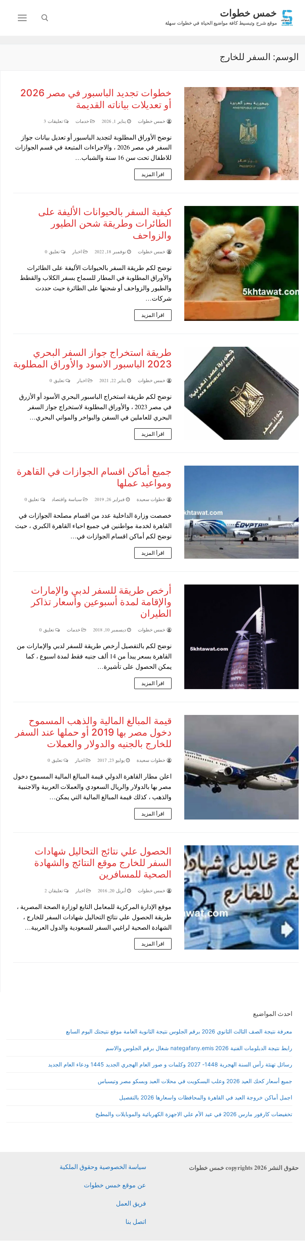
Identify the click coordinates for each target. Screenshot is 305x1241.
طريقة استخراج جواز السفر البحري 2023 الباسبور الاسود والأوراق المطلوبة (92, 358)
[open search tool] (44, 17)
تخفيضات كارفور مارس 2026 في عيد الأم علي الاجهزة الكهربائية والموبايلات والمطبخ (193, 1114)
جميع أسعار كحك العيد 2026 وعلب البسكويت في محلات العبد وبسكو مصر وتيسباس (195, 1081)
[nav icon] (22, 18)
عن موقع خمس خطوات (115, 1185)
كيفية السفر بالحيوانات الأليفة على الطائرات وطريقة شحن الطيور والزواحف (105, 223)
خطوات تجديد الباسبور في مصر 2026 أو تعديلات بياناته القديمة (96, 98)
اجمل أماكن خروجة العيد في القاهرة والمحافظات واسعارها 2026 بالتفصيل (205, 1097)
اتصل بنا (135, 1221)
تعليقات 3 (54, 121)
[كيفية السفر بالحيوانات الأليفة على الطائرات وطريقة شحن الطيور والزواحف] (241, 263)
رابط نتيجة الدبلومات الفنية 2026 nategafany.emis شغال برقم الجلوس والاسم (199, 1048)
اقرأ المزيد (153, 174)
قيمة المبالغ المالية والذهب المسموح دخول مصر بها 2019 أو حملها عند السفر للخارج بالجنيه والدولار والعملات (93, 732)
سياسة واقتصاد (67, 499)
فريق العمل (131, 1203)
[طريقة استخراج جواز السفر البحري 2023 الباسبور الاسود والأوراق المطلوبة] (241, 393)
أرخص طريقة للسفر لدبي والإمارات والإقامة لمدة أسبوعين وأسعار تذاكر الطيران (101, 602)
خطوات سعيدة (152, 499)
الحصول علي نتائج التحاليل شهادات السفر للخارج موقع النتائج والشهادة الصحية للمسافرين (103, 862)
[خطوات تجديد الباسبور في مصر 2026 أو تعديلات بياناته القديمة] (241, 133)
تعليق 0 (53, 251)
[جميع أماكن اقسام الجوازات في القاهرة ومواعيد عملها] (241, 512)
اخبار (77, 251)
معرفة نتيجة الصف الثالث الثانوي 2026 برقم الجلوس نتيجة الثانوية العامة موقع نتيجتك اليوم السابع (179, 1031)
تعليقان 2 (54, 890)
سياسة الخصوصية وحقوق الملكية (103, 1166)
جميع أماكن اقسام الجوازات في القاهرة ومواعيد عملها (94, 477)
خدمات (83, 121)
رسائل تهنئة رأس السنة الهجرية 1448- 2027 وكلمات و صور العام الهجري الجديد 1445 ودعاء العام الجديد (170, 1064)
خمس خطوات (248, 12)
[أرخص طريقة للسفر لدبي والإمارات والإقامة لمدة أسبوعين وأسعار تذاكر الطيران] (241, 637)
